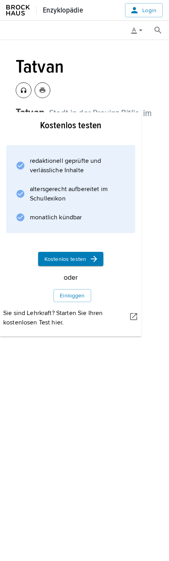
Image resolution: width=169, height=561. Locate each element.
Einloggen (72, 295)
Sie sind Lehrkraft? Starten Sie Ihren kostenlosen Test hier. (53, 317)
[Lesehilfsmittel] (139, 30)
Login (149, 10)
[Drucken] (42, 90)
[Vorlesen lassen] (23, 90)
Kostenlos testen (65, 259)
